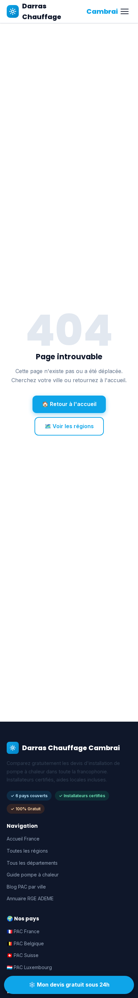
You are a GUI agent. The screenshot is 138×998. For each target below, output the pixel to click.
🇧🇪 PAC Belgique (25, 943)
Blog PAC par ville (26, 887)
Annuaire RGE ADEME (30, 898)
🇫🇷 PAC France (23, 931)
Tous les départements (32, 863)
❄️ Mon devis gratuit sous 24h (69, 984)
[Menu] (124, 11)
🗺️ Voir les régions (69, 426)
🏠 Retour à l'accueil (69, 404)
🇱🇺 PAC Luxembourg (29, 967)
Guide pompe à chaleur (33, 874)
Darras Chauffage (70, 11)
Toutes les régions (27, 851)
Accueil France (23, 839)
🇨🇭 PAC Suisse (23, 955)
